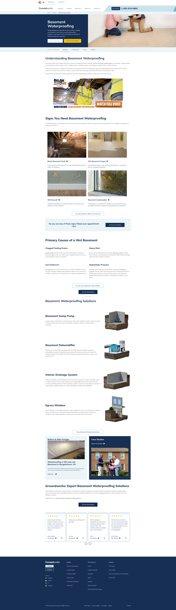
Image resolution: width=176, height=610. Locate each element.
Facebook (50, 578)
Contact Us (96, 8)
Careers (89, 566)
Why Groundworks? (92, 585)
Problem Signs (75, 49)
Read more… (51, 474)
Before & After (112, 570)
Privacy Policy (87, 605)
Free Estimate (115, 8)
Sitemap (110, 605)
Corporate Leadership (92, 570)
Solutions (60, 8)
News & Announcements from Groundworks (118, 573)
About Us (87, 8)
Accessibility (104, 605)
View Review (51, 538)
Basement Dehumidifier (60, 345)
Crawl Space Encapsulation (73, 581)
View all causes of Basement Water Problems (88, 285)
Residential (51, 2)
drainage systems (118, 253)
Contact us (102, 493)
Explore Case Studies (96, 443)
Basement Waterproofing (72, 566)
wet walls (77, 381)
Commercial (61, 2)
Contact (49, 566)
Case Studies (112, 566)
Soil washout (49, 269)
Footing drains (49, 253)
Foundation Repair (71, 570)
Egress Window (55, 405)
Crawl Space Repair (71, 573)
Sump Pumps (70, 585)
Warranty (90, 581)
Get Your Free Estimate (72, 41)
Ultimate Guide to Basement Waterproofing (68, 498)
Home (48, 12)
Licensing (129, 605)
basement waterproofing (105, 63)
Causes (85, 49)
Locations (69, 8)
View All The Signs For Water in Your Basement (88, 213)
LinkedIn (50, 580)
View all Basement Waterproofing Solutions (88, 432)
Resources (77, 8)
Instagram (50, 585)
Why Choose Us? (92, 562)
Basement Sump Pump (59, 316)
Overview (65, 49)
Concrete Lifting (70, 577)
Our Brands (90, 573)
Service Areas (112, 577)
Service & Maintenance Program (95, 589)
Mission (89, 577)
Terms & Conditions (96, 605)
